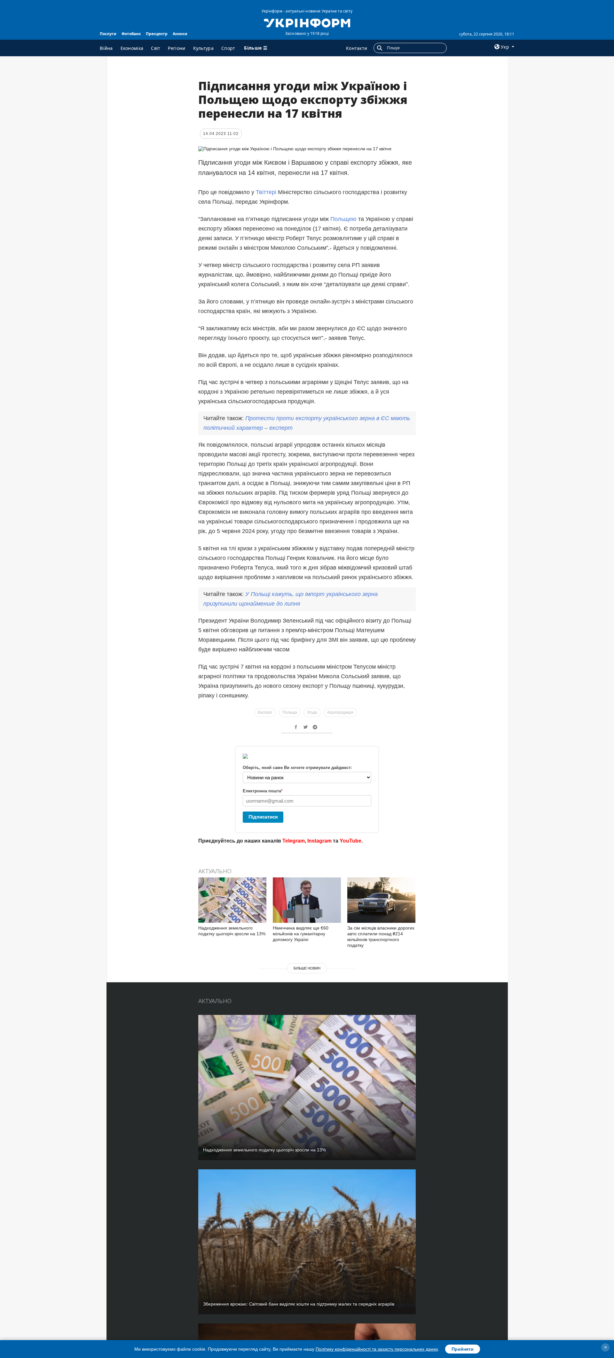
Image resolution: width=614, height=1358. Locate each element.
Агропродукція (340, 712)
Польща (289, 712)
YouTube (350, 841)
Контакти (356, 48)
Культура (203, 48)
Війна (106, 48)
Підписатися (263, 817)
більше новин (307, 968)
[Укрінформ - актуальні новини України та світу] (307, 22)
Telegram (293, 841)
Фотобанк (131, 33)
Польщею (344, 219)
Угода (312, 712)
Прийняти (463, 1349)
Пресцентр (157, 33)
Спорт (228, 48)
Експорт (265, 712)
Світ (155, 48)
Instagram (319, 841)
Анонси (180, 33)
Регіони (176, 48)
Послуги (108, 33)
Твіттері (266, 192)
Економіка (132, 48)
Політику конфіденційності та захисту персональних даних (377, 1349)
